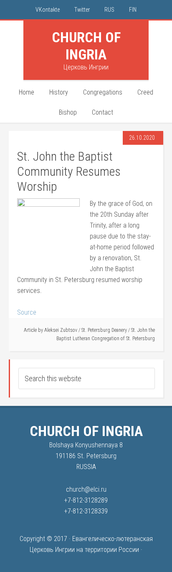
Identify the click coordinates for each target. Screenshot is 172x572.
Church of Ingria (86, 46)
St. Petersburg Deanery (104, 330)
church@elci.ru (86, 489)
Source (26, 312)
